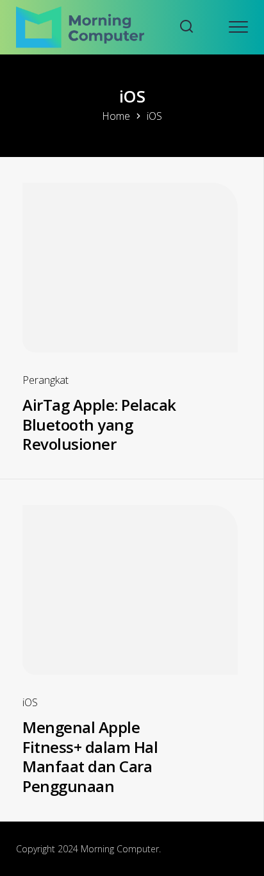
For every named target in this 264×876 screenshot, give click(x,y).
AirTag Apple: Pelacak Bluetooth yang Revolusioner (99, 424)
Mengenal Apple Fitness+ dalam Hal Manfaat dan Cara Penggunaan (90, 756)
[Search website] (186, 27)
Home (116, 116)
